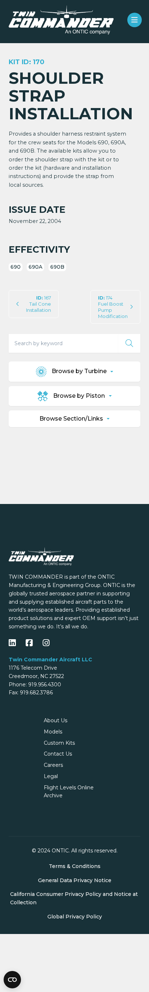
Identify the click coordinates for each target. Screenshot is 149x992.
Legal (51, 776)
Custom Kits (59, 743)
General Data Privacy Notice (74, 880)
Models (53, 731)
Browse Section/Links (72, 418)
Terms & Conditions (75, 866)
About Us (55, 720)
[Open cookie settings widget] (12, 979)
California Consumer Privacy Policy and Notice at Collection (74, 898)
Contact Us (58, 754)
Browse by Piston (79, 395)
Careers (53, 765)
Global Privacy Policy (74, 916)
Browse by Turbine (79, 371)
